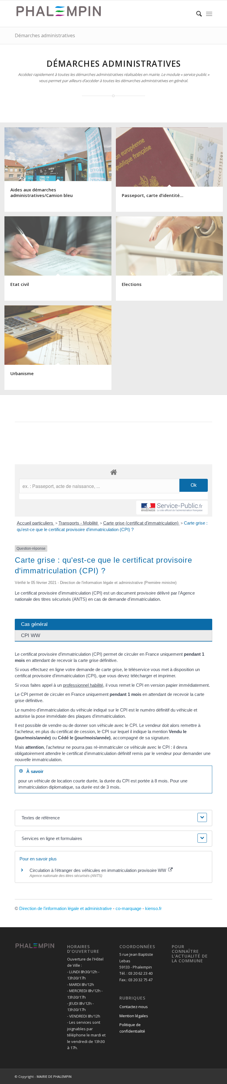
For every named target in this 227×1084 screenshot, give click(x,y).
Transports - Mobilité (79, 522)
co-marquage (128, 908)
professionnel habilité (83, 685)
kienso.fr (153, 908)
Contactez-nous (133, 1006)
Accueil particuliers (35, 522)
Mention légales (133, 1015)
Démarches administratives (45, 35)
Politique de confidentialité (132, 1027)
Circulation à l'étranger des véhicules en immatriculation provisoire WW (98, 870)
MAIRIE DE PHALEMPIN (54, 1076)
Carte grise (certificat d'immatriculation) (141, 522)
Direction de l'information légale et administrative (65, 908)
